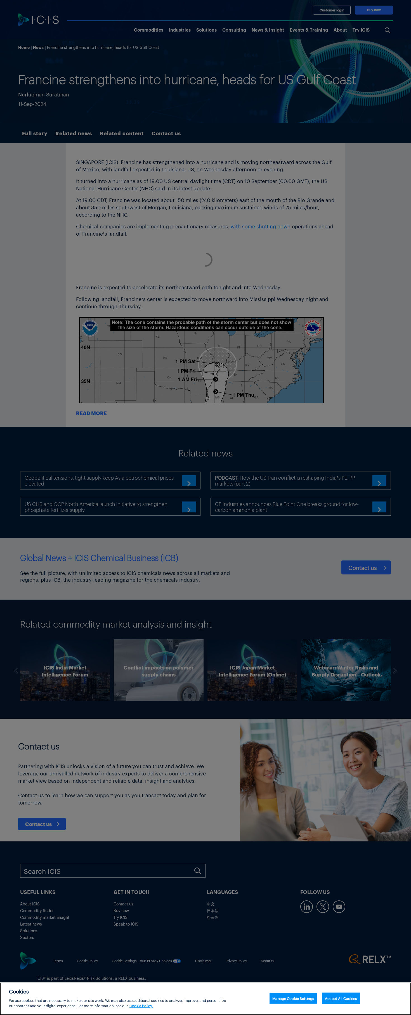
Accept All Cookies (341, 998)
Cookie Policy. (141, 1005)
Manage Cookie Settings (293, 998)
